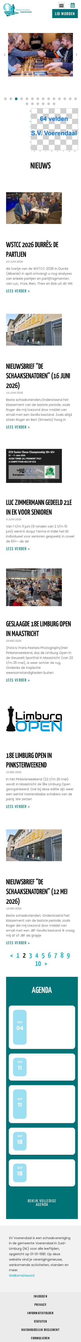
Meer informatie (45, 1041)
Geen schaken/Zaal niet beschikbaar (47, 1026)
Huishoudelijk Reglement (40, 1329)
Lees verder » (18, 290)
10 (38, 963)
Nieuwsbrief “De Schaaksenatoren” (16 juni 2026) (38, 376)
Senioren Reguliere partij (42, 1103)
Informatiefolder (40, 1313)
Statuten (40, 1321)
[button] (61, 5)
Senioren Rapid (48, 1172)
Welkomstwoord (21, 1275)
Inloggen (40, 1296)
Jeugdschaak (47, 1066)
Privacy (40, 1304)
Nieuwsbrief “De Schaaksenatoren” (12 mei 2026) (37, 892)
